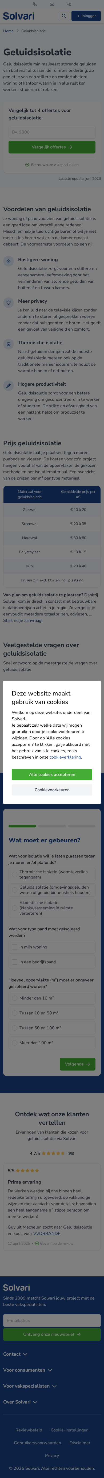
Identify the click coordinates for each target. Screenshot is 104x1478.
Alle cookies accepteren (52, 774)
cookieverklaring (65, 757)
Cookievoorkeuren (52, 790)
